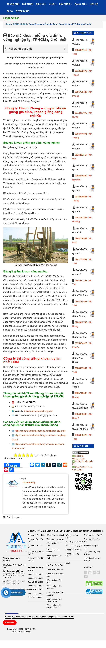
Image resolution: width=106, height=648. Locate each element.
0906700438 (81, 92)
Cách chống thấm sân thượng (54, 600)
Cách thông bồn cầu (55, 570)
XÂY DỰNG (65, 4)
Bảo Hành (16, 617)
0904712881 (81, 301)
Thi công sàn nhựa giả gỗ (92, 559)
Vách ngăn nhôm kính (54, 557)
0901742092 (81, 259)
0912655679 (81, 71)
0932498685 (81, 196)
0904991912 (81, 50)
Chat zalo (9, 622)
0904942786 (81, 322)
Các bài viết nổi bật (65, 617)
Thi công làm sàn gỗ (93, 535)
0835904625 (81, 343)
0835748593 (81, 393)
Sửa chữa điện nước (71, 536)
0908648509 (81, 176)
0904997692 (81, 368)
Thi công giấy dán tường (92, 553)
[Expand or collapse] (64, 49)
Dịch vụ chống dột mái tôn (36, 559)
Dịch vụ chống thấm (36, 535)
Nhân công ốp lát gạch (91, 546)
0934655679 (81, 435)
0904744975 (81, 134)
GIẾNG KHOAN (20, 24)
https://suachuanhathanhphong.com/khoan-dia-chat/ (40, 430)
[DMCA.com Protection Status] (80, 452)
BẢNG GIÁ (80, 4)
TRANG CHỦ (13, 4)
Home (8, 24)
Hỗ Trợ (8, 617)
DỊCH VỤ (40, 4)
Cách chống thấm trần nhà (54, 587)
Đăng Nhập (52, 617)
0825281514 (81, 155)
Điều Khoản (26, 617)
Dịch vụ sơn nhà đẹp (35, 546)
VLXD (52, 4)
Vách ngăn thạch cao (54, 544)
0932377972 (81, 113)
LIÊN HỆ (94, 4)
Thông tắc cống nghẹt (72, 554)
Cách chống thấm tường (54, 581)
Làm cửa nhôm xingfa (53, 550)
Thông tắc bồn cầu (73, 549)
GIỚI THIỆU (27, 4)
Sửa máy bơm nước (74, 541)
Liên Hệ (35, 617)
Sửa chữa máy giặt (73, 545)
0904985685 (81, 414)
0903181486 (81, 217)
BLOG (10, 11)
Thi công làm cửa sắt (92, 540)
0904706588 (81, 238)
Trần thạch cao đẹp (55, 539)
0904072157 (81, 280)
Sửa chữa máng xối (55, 535)
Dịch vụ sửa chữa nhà (35, 540)
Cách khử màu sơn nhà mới (55, 594)
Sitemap (43, 617)
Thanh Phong (28, 482)
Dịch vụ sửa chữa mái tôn (35, 553)
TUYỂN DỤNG (22, 11)
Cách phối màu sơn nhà (55, 575)
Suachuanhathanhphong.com (38, 410)
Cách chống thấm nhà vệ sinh (54, 606)
